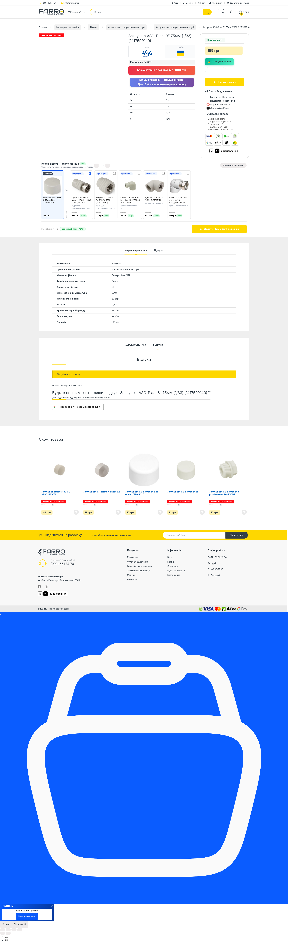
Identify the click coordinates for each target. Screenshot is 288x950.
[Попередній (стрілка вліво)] (2, 933)
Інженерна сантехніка (67, 27)
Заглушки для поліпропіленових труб (175, 27)
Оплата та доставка (239, 3)
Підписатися (236, 535)
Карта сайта (173, 575)
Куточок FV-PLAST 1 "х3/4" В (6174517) (154, 199)
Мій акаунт (217, 3)
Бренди (171, 561)
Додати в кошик (227, 82)
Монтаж (189, 3)
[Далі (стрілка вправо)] (8, 933)
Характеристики (135, 250)
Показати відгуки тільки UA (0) (67, 385)
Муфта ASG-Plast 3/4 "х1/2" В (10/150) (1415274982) (105, 200)
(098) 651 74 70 (49, 3)
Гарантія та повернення (139, 566)
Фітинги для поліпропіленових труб (126, 27)
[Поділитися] (8, 929)
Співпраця (172, 566)
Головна (43, 27)
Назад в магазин (27, 916)
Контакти (132, 579)
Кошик (6, 924)
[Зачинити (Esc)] (2, 929)
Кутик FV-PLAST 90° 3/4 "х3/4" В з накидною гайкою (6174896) (178, 201)
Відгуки (159, 250)
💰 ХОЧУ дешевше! (219, 61)
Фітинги (93, 27)
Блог (202, 3)
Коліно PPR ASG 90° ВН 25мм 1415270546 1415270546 (130, 200)
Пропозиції (20, 924)
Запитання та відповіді (138, 570)
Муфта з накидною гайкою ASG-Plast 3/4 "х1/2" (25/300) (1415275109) (81, 201)
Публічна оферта (176, 570)
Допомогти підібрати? (233, 165)
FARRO (43, 608)
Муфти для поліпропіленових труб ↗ (81, 207)
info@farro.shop (72, 3)
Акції (176, 3)
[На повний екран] (13, 929)
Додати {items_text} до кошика (221, 229)
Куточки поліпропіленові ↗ (129, 207)
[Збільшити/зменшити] (19, 929)
